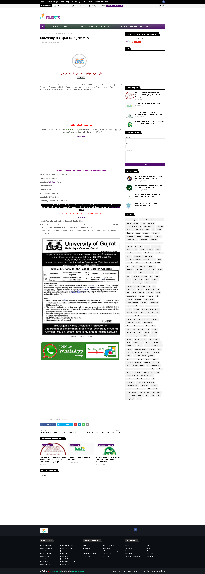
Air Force (140, 289)
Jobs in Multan (64, 556)
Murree (136, 286)
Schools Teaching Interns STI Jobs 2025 (79, 458)
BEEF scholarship (149, 369)
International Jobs (132, 240)
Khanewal (154, 279)
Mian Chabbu (131, 389)
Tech (151, 273)
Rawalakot (147, 362)
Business (129, 372)
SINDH (159, 230)
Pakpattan (130, 316)
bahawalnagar (157, 243)
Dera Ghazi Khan (148, 263)
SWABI (158, 293)
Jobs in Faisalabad (46, 548)
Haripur (137, 322)
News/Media (153, 240)
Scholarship (143, 240)
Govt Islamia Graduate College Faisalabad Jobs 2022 (146, 204)
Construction (137, 332)
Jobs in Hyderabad (66, 551)
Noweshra (150, 293)
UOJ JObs (47, 33)
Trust (128, 395)
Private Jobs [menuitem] (68, 27)
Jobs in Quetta (44, 561)
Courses (155, 306)
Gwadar (134, 293)
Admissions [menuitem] (93, 27)
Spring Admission (150, 316)
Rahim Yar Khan (148, 253)
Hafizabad (144, 303)
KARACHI (129, 230)
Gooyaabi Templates (77, 571)
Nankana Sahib (147, 322)
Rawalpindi (158, 236)
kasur (141, 306)
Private (143, 223)
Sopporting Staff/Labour (134, 226)
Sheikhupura (139, 316)
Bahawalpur (148, 236)
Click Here (81, 77)
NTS (135, 273)
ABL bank (129, 339)
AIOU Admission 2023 (153, 366)
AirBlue (148, 306)
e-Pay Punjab (130, 399)
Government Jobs (50, 419)
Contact (89, 2)
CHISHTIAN (130, 269)
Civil (128, 293)
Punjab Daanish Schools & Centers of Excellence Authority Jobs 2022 (148, 177)
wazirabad (153, 336)
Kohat (128, 283)
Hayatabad (157, 342)
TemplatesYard (56, 571)
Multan (138, 233)
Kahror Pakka (131, 359)
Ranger (160, 269)
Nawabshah (155, 313)
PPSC (136, 246)
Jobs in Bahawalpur (66, 545)
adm (147, 395)
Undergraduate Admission (135, 329)
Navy (159, 259)
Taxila (134, 279)
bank (147, 230)
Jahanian (151, 356)
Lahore (129, 223)
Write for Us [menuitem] (145, 27)
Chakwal (154, 329)
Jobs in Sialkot (64, 564)
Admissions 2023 (154, 339)
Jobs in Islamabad (45, 553)
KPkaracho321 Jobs (132, 385)
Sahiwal (158, 250)
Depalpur (137, 356)
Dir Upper (138, 372)
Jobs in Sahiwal (45, 564)
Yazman (140, 395)
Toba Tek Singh (150, 326)
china (158, 395)
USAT (133, 395)
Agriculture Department (134, 259)
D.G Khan (129, 299)
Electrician (130, 322)
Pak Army (129, 243)
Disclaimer (128, 553)
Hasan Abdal (141, 382)
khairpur (129, 319)
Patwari (129, 256)
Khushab (129, 313)
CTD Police (155, 352)
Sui (158, 362)
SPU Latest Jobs (131, 326)
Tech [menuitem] (114, 27)
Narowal (141, 293)
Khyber (136, 313)
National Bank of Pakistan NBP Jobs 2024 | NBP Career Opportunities (108, 459)
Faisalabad (146, 233)
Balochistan (130, 236)
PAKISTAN (160, 226)
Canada (129, 356)
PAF (154, 269)
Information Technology (110, 551)
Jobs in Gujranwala (66, 548)
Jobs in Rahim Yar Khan (67, 561)
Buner (128, 342)
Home (42, 2)
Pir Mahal (138, 362)
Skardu (135, 306)
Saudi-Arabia (148, 256)
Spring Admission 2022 (140, 336)
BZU (128, 276)
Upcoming (151, 266)
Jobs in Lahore (44, 556)
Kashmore (154, 385)
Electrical (85, 545)
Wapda (142, 250)
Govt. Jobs (106, 556)
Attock (138, 263)
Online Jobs (151, 349)
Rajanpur (144, 276)
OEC (154, 286)
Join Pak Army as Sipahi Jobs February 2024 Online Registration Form (148, 186)
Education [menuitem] (123, 27)
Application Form (139, 319)
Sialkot (135, 250)
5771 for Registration (138, 366)
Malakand (129, 349)
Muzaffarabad (145, 286)
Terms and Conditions (132, 556)
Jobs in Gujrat (44, 551)
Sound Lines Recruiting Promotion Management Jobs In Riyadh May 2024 (81, 6)
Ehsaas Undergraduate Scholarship (137, 376)
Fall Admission (143, 273)
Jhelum (157, 309)
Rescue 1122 (142, 266)
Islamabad (151, 223)
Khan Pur (140, 359)
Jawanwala (150, 382)
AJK (159, 246)
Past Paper (74, 2)
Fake (151, 376)
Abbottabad (159, 253)
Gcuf (134, 283)
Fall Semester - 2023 (133, 379)
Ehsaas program (149, 299)
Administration (144, 220)
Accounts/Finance (149, 226)
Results (129, 250)
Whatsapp (150, 296)
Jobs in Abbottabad (46, 545)
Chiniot (129, 332)
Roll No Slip (130, 263)
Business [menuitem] (133, 27)
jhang (140, 279)
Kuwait (140, 346)
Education (146, 259)
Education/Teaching (157, 220)
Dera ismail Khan (152, 319)
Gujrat (58, 419)
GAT (153, 379)
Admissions (155, 233)
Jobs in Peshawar (66, 559)
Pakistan (51, 182)
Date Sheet (138, 299)
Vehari (147, 329)
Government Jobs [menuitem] (53, 27)
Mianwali (129, 286)
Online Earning (64, 2)
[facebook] (163, 1)
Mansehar (155, 359)
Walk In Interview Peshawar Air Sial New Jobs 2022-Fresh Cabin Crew (149, 195)
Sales (159, 349)
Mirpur (129, 306)
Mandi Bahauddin (140, 349)
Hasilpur (136, 309)
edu (128, 366)
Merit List (129, 246)
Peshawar (139, 236)
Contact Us (128, 548)
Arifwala (147, 352)
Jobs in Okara (44, 559)
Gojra (144, 356)
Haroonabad (154, 303)
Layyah (140, 283)
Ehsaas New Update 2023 (151, 372)
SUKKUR (157, 263)
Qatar (133, 266)
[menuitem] (42, 26)
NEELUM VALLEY (152, 389)
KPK (153, 230)
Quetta (147, 246)
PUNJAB (135, 223)
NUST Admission (132, 392)
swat (151, 276)
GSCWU (129, 309)
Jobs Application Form (101, 2)
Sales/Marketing (131, 296)
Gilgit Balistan (131, 253)
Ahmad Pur (138, 352)
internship (147, 243)
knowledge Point (47, 43)
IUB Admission (131, 346)
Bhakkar (159, 369)
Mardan (129, 273)
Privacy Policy (150, 553)
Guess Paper (130, 382)
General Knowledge (52, 2)
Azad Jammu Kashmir (152, 289)
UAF (157, 273)
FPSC (153, 259)
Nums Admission (144, 392)
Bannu (157, 276)
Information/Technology (143, 269)
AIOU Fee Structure (140, 339)
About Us (149, 545)
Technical (141, 296)
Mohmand (130, 362)
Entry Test (149, 342)
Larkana (147, 346)
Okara (139, 253)
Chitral (147, 279)
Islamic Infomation (147, 309)
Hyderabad (135, 276)
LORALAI (146, 332)
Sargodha (150, 250)
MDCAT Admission (150, 283)
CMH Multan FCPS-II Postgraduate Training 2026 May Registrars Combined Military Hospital (53, 459)
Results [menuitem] (104, 27)
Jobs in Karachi (65, 553)
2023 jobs (130, 352)
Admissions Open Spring (134, 369)
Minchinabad (141, 389)
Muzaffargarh (145, 313)
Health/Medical (139, 230)
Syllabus (140, 326)
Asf (157, 296)
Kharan (147, 359)
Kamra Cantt (144, 385)
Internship (106, 548)
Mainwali (154, 332)
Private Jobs (86, 556)
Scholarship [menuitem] (81, 27)
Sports (128, 336)
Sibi (153, 362)
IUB (141, 246)
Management (138, 256)
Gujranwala (138, 243)
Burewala (135, 342)
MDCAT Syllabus (157, 346)
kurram (139, 399)
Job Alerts (82, 2)
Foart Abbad (145, 379)
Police (154, 246)
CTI (142, 342)
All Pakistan (130, 233)
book (152, 395)
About (120, 571)
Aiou (128, 266)
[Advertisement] (126, 16)
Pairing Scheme (156, 392)
